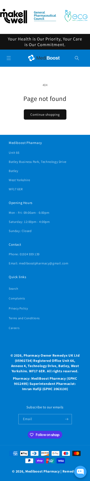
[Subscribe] (67, 419)
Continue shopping (45, 114)
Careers (14, 328)
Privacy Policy (18, 308)
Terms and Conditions (24, 318)
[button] (9, 58)
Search (13, 289)
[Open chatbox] (80, 472)
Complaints (17, 298)
